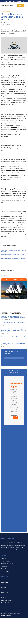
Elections (3, 595)
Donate (20, 5)
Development (4, 582)
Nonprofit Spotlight (6, 600)
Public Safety (4, 592)
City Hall (3, 579)
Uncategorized (6, 11)
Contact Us (4, 566)
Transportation (4, 585)
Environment (4, 590)
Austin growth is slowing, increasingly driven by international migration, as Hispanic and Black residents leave (14, 330)
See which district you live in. (12, 361)
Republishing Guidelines (7, 563)
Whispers (3, 597)
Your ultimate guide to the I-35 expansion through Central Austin (13, 344)
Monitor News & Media (6, 602)
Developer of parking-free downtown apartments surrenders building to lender (13, 316)
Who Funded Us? (5, 561)
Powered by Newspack (6, 615)
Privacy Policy (4, 568)
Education (3, 587)
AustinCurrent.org (12, 33)
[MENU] (25, 5)
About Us (3, 558)
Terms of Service (5, 571)
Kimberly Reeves (8, 22)
